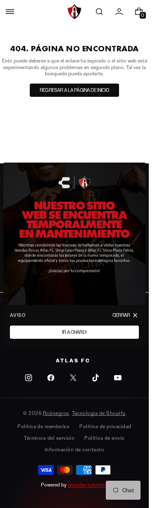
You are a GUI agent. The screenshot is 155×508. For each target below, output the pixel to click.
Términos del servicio (49, 438)
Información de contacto (74, 449)
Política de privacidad (105, 426)
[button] (10, 12)
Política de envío (104, 438)
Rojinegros (56, 413)
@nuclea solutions (88, 485)
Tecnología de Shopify (99, 413)
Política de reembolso (43, 426)
